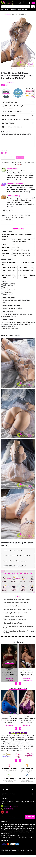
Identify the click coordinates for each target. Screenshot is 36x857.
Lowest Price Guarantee (12, 112)
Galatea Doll (12, 9)
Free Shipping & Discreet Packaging (16, 119)
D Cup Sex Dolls (26, 215)
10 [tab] (30, 69)
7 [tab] (22, 69)
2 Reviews (10, 82)
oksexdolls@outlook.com (9, 328)
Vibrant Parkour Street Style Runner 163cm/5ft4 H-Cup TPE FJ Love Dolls (9, 720)
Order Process (9, 123)
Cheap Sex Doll (15, 215)
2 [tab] (9, 69)
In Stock (21, 217)
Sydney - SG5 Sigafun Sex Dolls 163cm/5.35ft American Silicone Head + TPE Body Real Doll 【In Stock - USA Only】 (26, 674)
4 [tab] (14, 69)
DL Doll (7, 14)
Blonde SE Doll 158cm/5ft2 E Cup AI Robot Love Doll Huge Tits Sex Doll (27, 720)
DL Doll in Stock (7, 219)
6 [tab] (19, 69)
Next (33, 43)
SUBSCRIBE (30, 817)
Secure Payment (10, 115)
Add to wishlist (8, 210)
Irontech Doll (20, 9)
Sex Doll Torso (12, 217)
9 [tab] (27, 69)
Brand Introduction (11, 102)
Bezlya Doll (28, 9)
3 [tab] (11, 69)
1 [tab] (6, 69)
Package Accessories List (12, 127)
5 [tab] (17, 69)
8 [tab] (24, 69)
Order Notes (5, 132)
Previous (2, 43)
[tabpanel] (18, 41)
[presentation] (16, 683)
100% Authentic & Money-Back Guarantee (15, 107)
